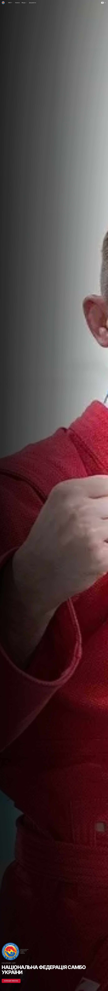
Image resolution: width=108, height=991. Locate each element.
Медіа (23, 2)
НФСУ (10, 2)
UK (102, 2)
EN (105, 2)
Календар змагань (11, 981)
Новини (17, 2)
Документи (32, 2)
